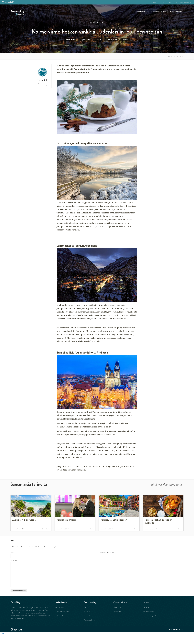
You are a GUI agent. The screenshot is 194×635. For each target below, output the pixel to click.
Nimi (12, 553)
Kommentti (15, 560)
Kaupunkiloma (85, 39)
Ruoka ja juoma (111, 39)
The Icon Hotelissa (70, 444)
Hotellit (161, 2)
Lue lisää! (42, 85)
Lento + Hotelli (172, 2)
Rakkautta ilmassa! (66, 520)
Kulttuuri (98, 39)
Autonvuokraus (185, 2)
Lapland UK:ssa (96, 223)
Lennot (153, 2)
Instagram (117, 611)
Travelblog (17, 11)
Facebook (117, 607)
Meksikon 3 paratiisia (24, 520)
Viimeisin (125, 39)
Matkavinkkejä (176, 11)
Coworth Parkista (71, 230)
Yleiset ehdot (148, 607)
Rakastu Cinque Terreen (113, 520)
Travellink (99, 22)
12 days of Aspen (69, 312)
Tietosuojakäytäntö (150, 615)
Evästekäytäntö (148, 611)
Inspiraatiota (141, 11)
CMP (2, 633)
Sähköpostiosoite (106, 553)
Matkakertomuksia (158, 11)
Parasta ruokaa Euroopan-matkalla (158, 521)
